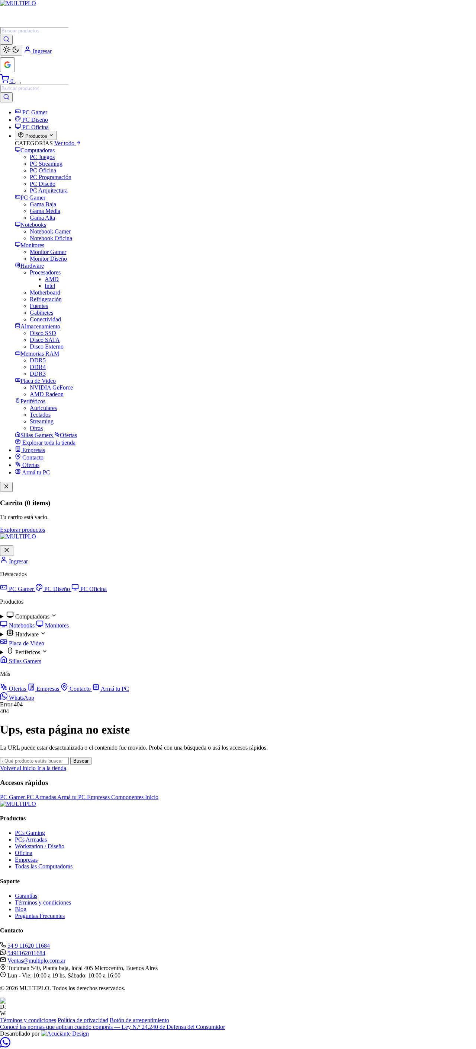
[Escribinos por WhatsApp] (5, 1045)
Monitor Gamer (48, 252)
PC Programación (50, 177)
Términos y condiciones (43, 902)
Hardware (27, 634)
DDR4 (38, 367)
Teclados (40, 414)
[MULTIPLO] (238, 13)
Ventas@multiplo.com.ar (36, 960)
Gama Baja (43, 204)
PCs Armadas (31, 839)
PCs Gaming (30, 833)
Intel (50, 286)
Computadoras (32, 616)
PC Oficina (43, 170)
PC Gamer (21, 589)
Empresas (48, 689)
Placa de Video (25, 643)
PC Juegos (42, 157)
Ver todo (65, 143)
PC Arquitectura (49, 190)
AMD (52, 279)
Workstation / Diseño (39, 846)
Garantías (26, 896)
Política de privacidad (83, 1020)
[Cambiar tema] (11, 50)
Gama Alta (42, 217)
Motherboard (45, 292)
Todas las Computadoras (44, 866)
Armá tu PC (114, 689)
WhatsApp (20, 697)
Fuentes (39, 306)
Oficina (23, 853)
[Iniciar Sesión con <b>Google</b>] (7, 64)
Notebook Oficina (51, 238)
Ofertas (17, 689)
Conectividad (45, 319)
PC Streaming (46, 163)
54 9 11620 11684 (28, 945)
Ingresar (17, 561)
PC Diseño (42, 184)
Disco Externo (47, 346)
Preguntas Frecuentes (40, 916)
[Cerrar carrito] (6, 487)
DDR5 (38, 360)
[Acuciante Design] (65, 1033)
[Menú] (18, 83)
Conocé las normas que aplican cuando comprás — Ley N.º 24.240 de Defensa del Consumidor (112, 1027)
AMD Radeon (47, 394)
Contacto (80, 689)
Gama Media (45, 211)
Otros (36, 428)
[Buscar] (6, 40)
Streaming (42, 421)
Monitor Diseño (48, 258)
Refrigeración (46, 299)
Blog (20, 909)
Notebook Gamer (50, 231)
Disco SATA (45, 340)
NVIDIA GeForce (51, 387)
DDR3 (38, 374)
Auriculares (43, 408)
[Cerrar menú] (6, 550)
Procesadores (45, 272)
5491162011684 (26, 953)
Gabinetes (41, 312)
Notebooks (21, 625)
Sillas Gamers (24, 661)
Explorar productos (22, 530)
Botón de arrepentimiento (139, 1020)
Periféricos (28, 652)
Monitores (56, 625)
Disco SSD (43, 333)
